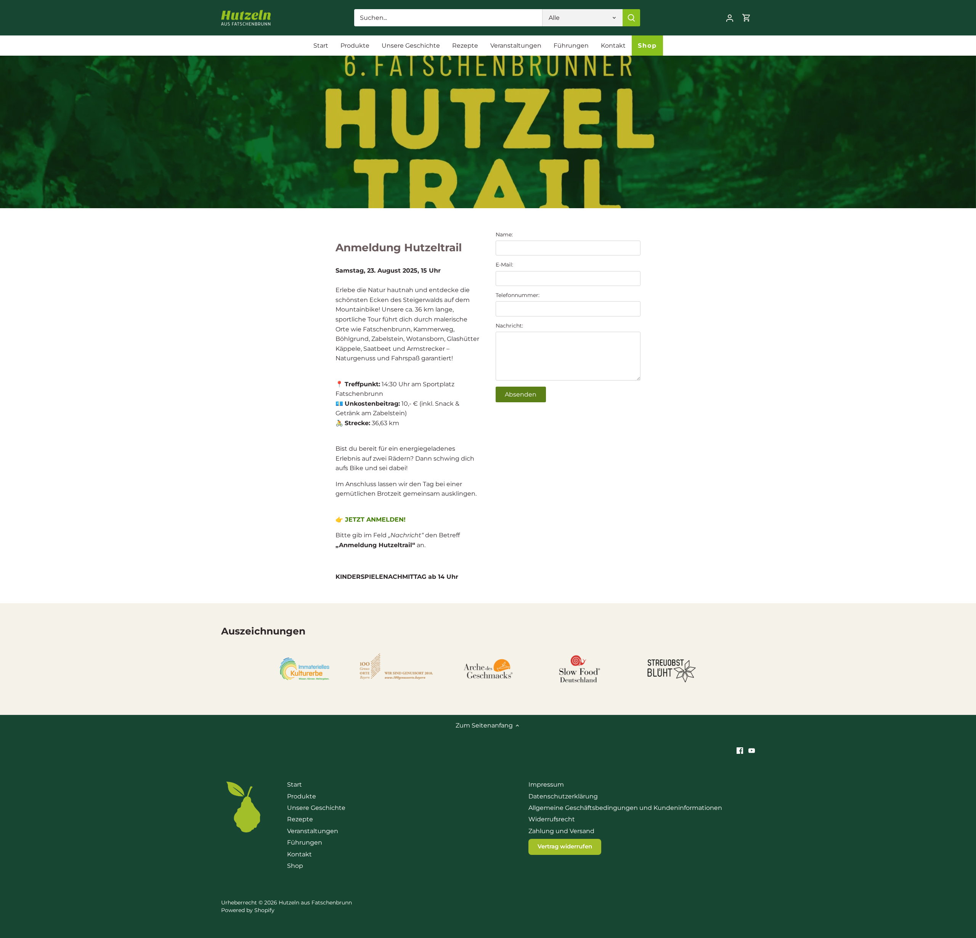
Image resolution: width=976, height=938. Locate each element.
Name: (504, 234)
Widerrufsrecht (551, 819)
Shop (295, 865)
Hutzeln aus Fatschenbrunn (315, 902)
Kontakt (299, 854)
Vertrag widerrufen (565, 846)
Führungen (304, 842)
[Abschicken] (631, 17)
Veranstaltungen (312, 831)
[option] (488, 132)
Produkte (301, 796)
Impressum (546, 784)
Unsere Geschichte (316, 807)
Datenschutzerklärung (563, 796)
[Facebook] (740, 750)
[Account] (729, 17)
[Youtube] (751, 750)
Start (294, 784)
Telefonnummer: (517, 295)
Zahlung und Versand (561, 831)
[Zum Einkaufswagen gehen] (746, 17)
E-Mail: (504, 265)
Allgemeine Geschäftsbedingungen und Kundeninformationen (625, 807)
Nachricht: (509, 326)
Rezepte (300, 819)
